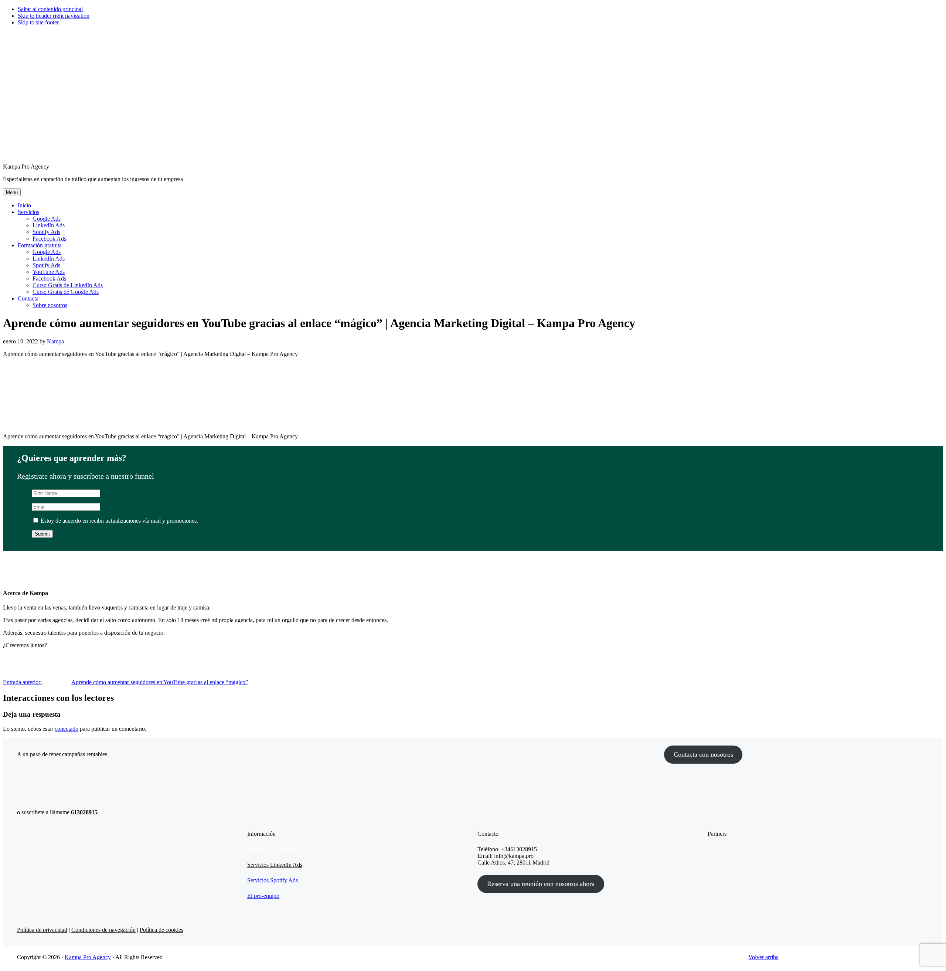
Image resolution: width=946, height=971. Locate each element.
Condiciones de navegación (103, 930)
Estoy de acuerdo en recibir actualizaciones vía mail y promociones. (118, 520)
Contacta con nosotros (703, 754)
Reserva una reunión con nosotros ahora (541, 883)
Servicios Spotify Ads (272, 880)
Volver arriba (763, 957)
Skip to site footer (38, 22)
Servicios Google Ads (272, 849)
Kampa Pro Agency (88, 957)
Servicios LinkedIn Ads (274, 865)
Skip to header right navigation (53, 16)
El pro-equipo (263, 896)
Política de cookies (161, 930)
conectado (66, 729)
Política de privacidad (42, 930)
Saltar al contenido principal (50, 9)
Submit (42, 534)
